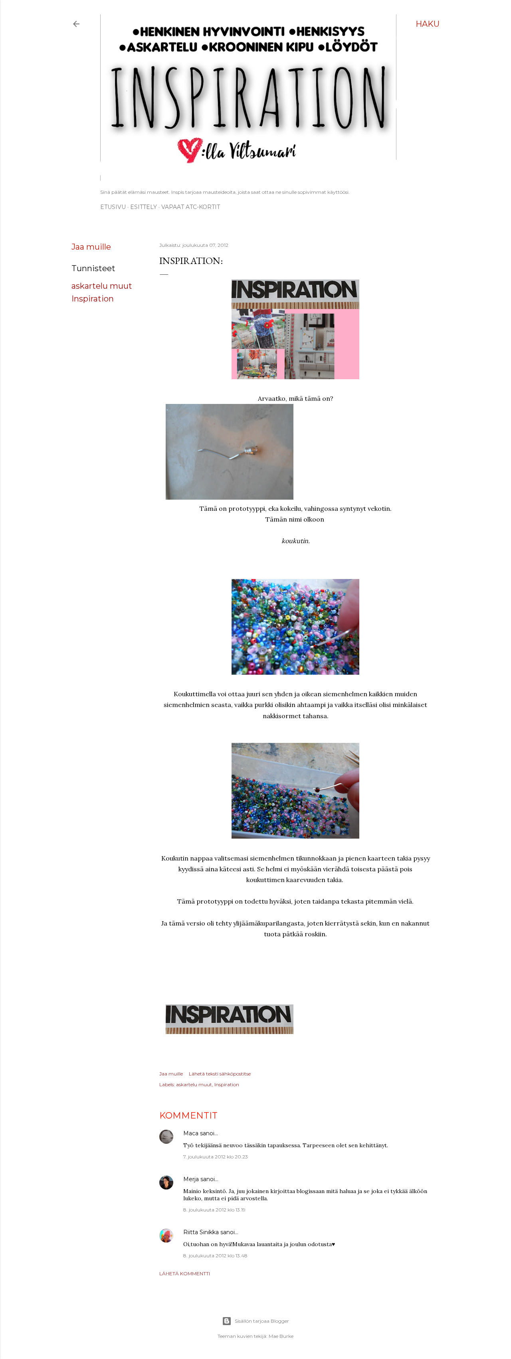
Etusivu (113, 207)
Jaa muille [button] (91, 247)
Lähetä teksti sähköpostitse (220, 1074)
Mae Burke (281, 1336)
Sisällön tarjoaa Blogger (262, 1321)
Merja (191, 1179)
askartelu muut (101, 286)
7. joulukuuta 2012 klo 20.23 (215, 1157)
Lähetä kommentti (184, 1273)
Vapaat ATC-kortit (190, 207)
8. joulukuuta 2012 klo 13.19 (214, 1210)
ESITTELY (143, 207)
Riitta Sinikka (201, 1232)
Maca (190, 1133)
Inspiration (92, 298)
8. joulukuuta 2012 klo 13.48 (215, 1256)
